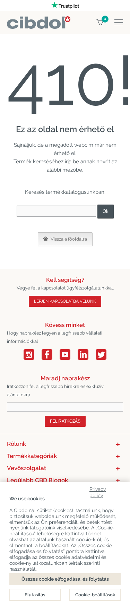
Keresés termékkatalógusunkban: (65, 192)
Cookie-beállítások (95, 594)
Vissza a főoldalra (68, 239)
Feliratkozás (65, 421)
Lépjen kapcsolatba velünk (65, 301)
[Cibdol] (38, 20)
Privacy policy (97, 491)
